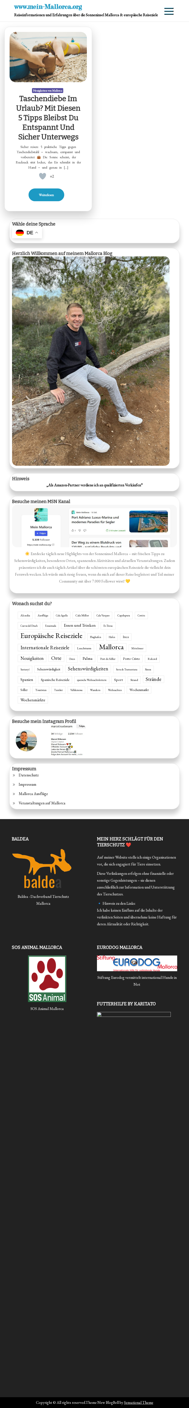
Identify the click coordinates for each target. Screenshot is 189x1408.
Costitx (141, 615)
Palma (88, 658)
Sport (118, 679)
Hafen (112, 637)
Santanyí (25, 669)
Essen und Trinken (80, 625)
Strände (153, 679)
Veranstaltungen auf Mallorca (42, 803)
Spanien (26, 679)
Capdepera (123, 615)
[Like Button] (42, 176)
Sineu (148, 669)
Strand (134, 680)
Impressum (27, 784)
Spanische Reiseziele (55, 679)
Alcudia (25, 615)
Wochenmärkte (32, 700)
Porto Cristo (131, 658)
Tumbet (58, 690)
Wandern (95, 690)
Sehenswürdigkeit (48, 669)
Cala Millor (82, 615)
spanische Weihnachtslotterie (92, 680)
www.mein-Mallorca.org (48, 6)
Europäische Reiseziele (51, 635)
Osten (72, 659)
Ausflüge (43, 615)
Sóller (24, 690)
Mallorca (111, 647)
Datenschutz (29, 775)
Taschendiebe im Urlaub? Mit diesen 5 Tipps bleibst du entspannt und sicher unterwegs (48, 117)
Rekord (152, 659)
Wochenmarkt (139, 689)
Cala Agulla (62, 615)
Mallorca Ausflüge (33, 793)
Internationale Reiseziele (44, 647)
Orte (56, 658)
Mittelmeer (137, 648)
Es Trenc (108, 625)
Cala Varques (103, 615)
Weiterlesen (46, 195)
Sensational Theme (138, 1402)
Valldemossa (76, 690)
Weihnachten (115, 690)
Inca (126, 637)
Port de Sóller (107, 659)
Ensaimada (50, 625)
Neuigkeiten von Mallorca (47, 91)
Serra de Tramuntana (126, 669)
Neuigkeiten (32, 658)
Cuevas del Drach (29, 625)
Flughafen (95, 637)
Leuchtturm (84, 648)
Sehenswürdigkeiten (88, 668)
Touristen (41, 690)
